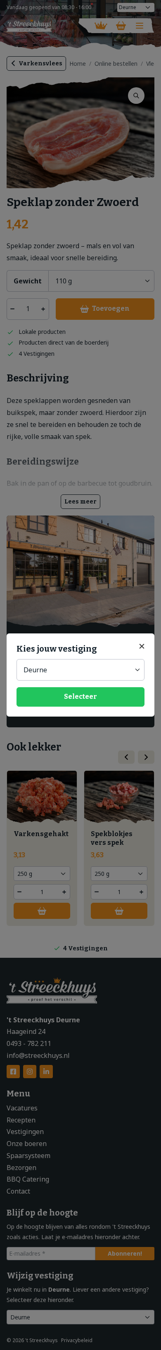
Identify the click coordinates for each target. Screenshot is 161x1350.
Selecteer (80, 696)
